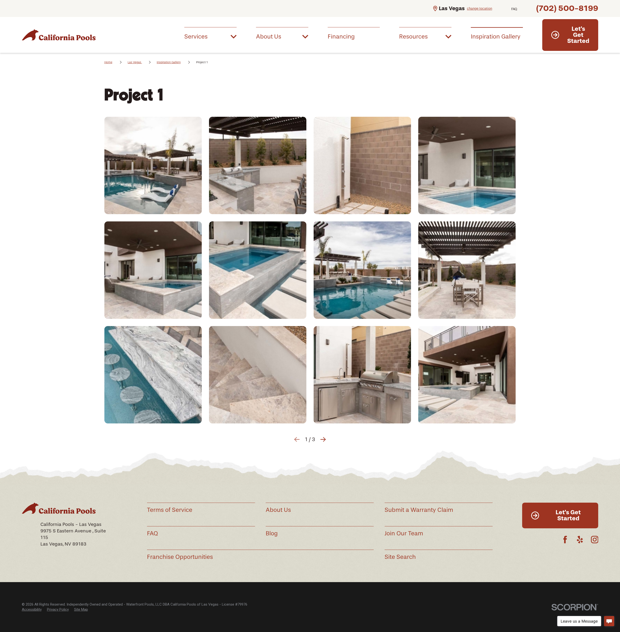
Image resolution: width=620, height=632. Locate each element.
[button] (153, 165)
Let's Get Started (578, 34)
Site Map (81, 609)
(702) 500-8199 (567, 8)
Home (108, 62)
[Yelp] (580, 539)
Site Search (400, 557)
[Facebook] (565, 539)
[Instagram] (594, 539)
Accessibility (32, 609)
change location (479, 9)
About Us (278, 510)
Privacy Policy (58, 609)
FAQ (514, 9)
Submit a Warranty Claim (419, 510)
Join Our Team (404, 533)
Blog (272, 533)
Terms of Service (169, 510)
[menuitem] (210, 36)
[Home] (62, 34)
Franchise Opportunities (180, 557)
